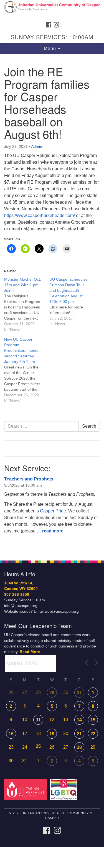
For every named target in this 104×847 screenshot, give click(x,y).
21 (79, 733)
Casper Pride (53, 511)
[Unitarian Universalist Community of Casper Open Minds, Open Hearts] (52, 9)
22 (92, 733)
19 (51, 733)
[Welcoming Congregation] (64, 789)
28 (79, 747)
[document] (52, 304)
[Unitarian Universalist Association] (26, 789)
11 (38, 720)
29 (51, 692)
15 (92, 720)
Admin (36, 146)
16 (11, 733)
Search (89, 426)
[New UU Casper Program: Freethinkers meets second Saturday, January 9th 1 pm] (26, 370)
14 (79, 720)
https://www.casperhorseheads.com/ (39, 215)
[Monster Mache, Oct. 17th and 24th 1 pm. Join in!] (26, 304)
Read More (30, 652)
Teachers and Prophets (28, 479)
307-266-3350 (16, 594)
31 (79, 692)
